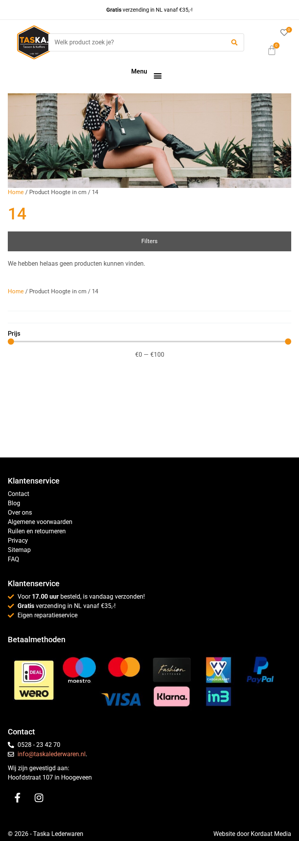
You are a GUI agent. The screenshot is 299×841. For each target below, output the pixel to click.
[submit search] (234, 42)
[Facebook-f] (17, 798)
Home (16, 192)
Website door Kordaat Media (252, 833)
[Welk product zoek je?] (135, 42)
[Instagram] (39, 798)
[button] (157, 75)
